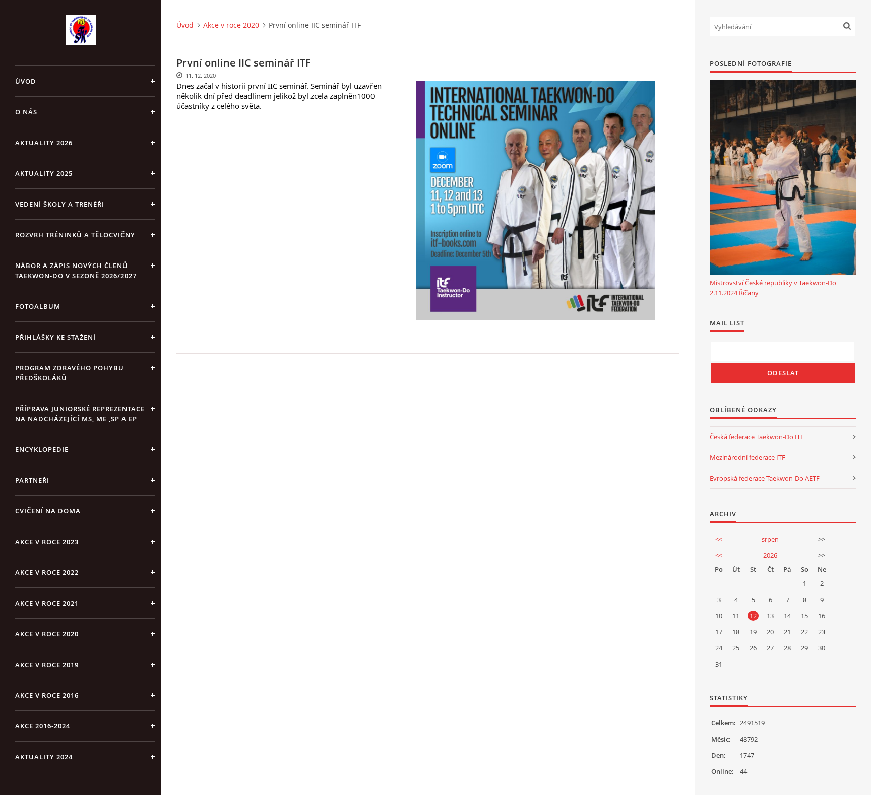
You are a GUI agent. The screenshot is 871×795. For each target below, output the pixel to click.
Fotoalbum (37, 306)
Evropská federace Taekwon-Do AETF (765, 478)
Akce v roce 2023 (47, 541)
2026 (770, 555)
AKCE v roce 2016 (47, 695)
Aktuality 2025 (44, 173)
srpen (770, 539)
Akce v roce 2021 (47, 603)
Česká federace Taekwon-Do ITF (757, 436)
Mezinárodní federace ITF (747, 457)
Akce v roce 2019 (47, 664)
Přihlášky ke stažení (55, 337)
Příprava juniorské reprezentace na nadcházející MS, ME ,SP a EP (80, 413)
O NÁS (26, 111)
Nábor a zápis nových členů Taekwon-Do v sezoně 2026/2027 (76, 270)
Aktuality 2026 (44, 142)
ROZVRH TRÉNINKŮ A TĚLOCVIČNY (75, 234)
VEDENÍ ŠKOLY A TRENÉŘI (59, 204)
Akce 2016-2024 (42, 726)
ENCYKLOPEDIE (42, 449)
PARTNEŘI (32, 480)
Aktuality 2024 (44, 756)
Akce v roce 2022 (47, 572)
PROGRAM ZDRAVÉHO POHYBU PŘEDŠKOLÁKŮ (69, 372)
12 (753, 615)
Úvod (25, 81)
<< (718, 539)
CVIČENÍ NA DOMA (48, 510)
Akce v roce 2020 (47, 633)
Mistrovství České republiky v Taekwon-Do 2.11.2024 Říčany (773, 287)
